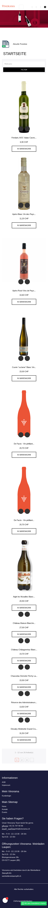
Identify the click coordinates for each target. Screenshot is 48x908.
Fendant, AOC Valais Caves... (24, 138)
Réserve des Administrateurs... (24, 702)
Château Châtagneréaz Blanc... (24, 650)
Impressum (6, 785)
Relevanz (24, 63)
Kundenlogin (6, 796)
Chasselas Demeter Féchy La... (24, 676)
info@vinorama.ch (22, 829)
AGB (4, 782)
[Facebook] (22, 895)
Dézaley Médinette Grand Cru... (24, 729)
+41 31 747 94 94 (16, 826)
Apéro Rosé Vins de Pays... (24, 291)
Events (4, 812)
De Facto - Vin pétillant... (24, 444)
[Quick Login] (38, 7)
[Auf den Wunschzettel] (27, 128)
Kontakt (5, 809)
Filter (24, 70)
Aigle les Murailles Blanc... (24, 597)
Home (4, 806)
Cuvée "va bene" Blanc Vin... (24, 367)
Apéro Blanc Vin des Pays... (24, 214)
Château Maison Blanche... (24, 623)
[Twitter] (26, 895)
